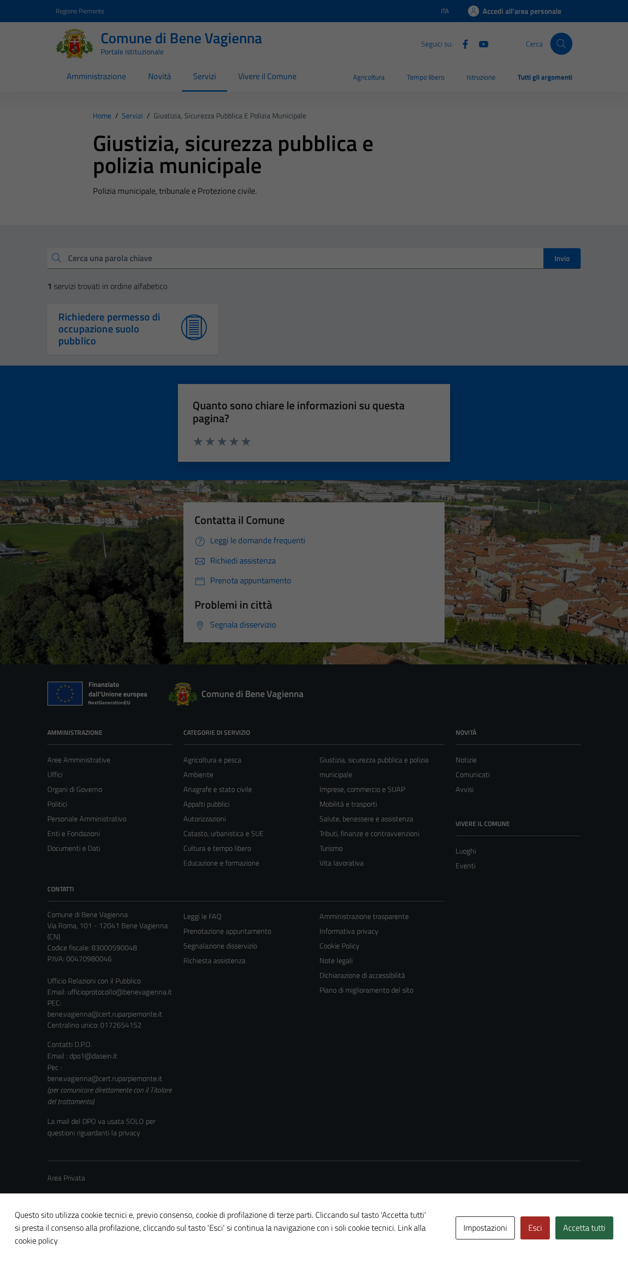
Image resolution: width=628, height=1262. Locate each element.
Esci (535, 1227)
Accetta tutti (584, 1227)
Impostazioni (485, 1227)
